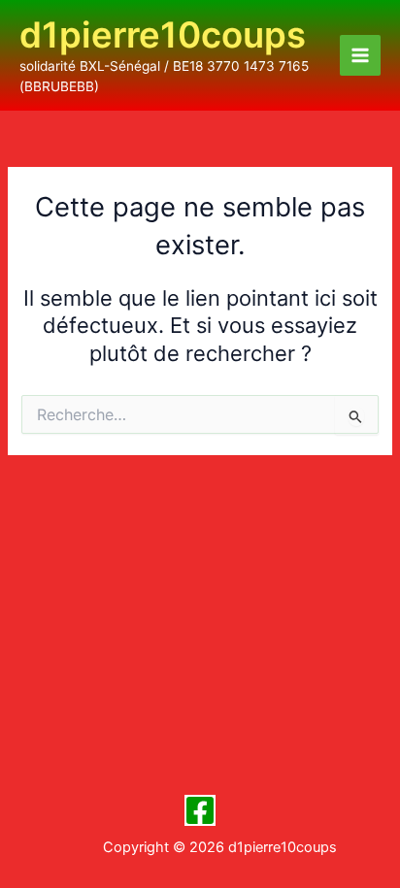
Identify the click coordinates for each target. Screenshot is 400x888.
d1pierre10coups (162, 35)
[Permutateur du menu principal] (360, 55)
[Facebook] (200, 810)
